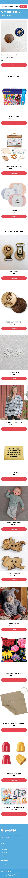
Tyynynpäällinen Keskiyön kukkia (14, 673)
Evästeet (19, 874)
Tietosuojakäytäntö (11, 875)
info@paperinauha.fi (5, 1)
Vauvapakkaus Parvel (14, 623)
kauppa (23, 6)
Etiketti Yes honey (14, 472)
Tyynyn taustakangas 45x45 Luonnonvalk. (14, 723)
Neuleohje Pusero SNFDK (14, 523)
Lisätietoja (14, 65)
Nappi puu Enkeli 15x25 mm (14, 573)
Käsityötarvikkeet (11, 55)
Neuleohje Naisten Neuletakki (14, 422)
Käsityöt (5, 852)
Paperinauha (6, 847)
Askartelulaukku (14, 116)
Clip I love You (14, 272)
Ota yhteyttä (13, 874)
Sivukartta (19, 875)
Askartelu (5, 849)
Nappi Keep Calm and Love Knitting (14, 322)
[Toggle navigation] (2, 6)
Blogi (4, 855)
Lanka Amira (14, 210)
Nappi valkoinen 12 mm (14, 372)
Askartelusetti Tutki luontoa (14, 167)
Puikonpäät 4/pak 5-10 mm (14, 774)
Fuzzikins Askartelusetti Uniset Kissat (14, 807)
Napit (17, 55)
